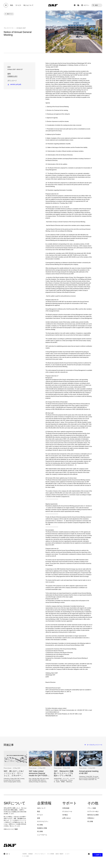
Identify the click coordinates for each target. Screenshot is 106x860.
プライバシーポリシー (40, 853)
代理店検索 (65, 808)
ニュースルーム (42, 835)
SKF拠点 (65, 815)
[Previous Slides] (7, 771)
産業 (38, 818)
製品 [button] (11, 5)
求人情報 (40, 825)
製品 (38, 811)
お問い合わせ (66, 818)
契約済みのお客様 (93, 815)
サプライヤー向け (93, 811)
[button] (75, 5)
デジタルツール (67, 811)
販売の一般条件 (59, 853)
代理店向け (90, 818)
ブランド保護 (91, 808)
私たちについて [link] (28, 5)
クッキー (67, 853)
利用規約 (30, 853)
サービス (40, 815)
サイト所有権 (50, 853)
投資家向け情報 (42, 828)
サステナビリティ (42, 821)
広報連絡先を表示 (12, 76)
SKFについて (41, 808)
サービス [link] (18, 5)
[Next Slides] (98, 771)
